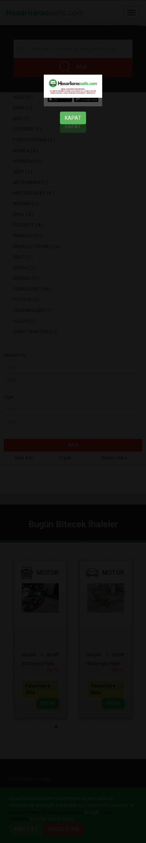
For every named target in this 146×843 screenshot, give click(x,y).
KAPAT (73, 118)
